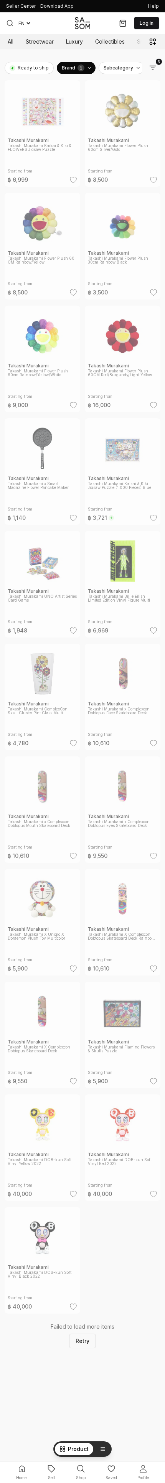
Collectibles (110, 41)
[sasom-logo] (82, 23)
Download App (57, 6)
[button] (10, 23)
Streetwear (40, 41)
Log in (146, 23)
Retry (82, 1341)
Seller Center (21, 6)
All (10, 41)
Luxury (74, 41)
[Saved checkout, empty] (123, 23)
